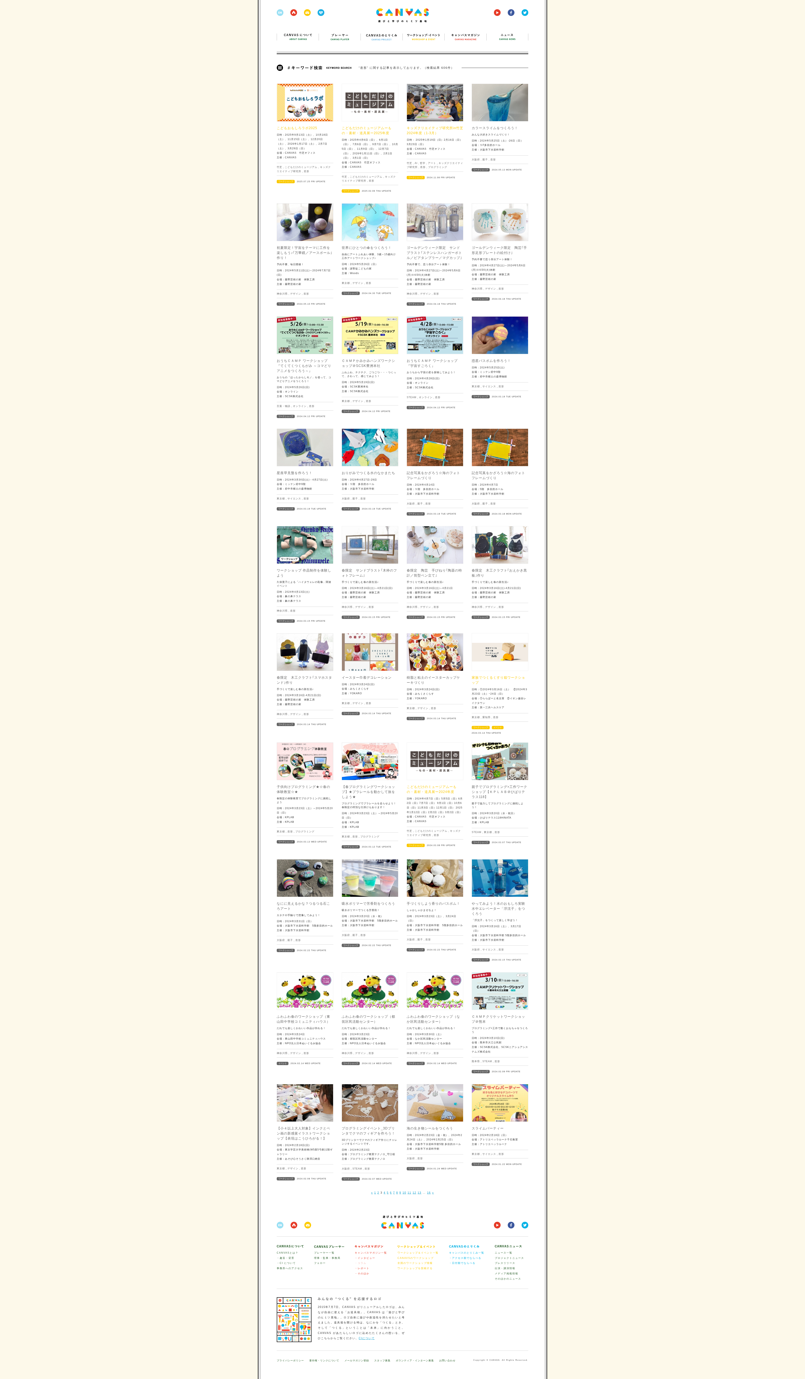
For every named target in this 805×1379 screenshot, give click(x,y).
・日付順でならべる (462, 1263)
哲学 (422, 163)
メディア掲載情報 (506, 1273)
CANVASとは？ (287, 1252)
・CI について (286, 1263)
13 (419, 1192)
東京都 (346, 283)
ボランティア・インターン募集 (415, 1360)
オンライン (299, 406)
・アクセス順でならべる (465, 1258)
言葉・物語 (283, 406)
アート (432, 163)
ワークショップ (285, 181)
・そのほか (362, 1273)
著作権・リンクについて (324, 1360)
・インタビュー (365, 1258)
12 (414, 1192)
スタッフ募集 (382, 1360)
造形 (306, 171)
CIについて (367, 1338)
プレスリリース (505, 1263)
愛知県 (486, 717)
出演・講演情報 (505, 1268)
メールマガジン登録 (356, 1360)
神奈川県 (282, 293)
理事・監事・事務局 (327, 1258)
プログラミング (437, 167)
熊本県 (476, 1061)
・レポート (362, 1268)
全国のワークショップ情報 (415, 1263)
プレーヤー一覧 (324, 1252)
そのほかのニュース (508, 1278)
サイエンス (489, 386)
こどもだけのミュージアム (301, 167)
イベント (497, 727)
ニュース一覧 (503, 1252)
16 (429, 1192)
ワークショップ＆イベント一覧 (418, 1252)
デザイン (295, 293)
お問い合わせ (447, 1360)
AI (416, 163)
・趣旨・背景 (285, 1258)
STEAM (411, 397)
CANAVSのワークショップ (415, 1258)
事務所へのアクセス (290, 1268)
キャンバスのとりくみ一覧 (466, 1252)
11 (409, 1192)
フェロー (320, 1263)
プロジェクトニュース (509, 1258)
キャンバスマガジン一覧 (371, 1252)
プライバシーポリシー (290, 1360)
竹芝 (279, 167)
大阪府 (476, 159)
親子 (485, 159)
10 (404, 1192)
